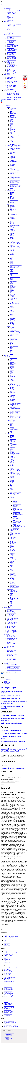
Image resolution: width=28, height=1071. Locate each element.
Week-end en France (11, 60)
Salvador (12, 176)
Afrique (8, 9)
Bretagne (15, 506)
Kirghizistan (12, 218)
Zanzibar (12, 142)
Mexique (12, 165)
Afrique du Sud (13, 108)
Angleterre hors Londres (15, 247)
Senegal (11, 136)
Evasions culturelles (11, 40)
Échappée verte (10, 73)
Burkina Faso (13, 113)
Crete (11, 259)
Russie (11, 306)
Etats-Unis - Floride (14, 182)
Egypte (11, 343)
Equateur (12, 198)
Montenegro (12, 294)
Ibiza (11, 275)
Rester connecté (10, 78)
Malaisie (12, 222)
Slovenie (12, 311)
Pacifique (9, 18)
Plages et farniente (11, 50)
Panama (11, 168)
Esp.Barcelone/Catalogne (16, 265)
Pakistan (12, 229)
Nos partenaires (8, 1038)
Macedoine (12, 287)
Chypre (11, 257)
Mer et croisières (10, 48)
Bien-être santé (10, 37)
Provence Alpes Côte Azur (19, 526)
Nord (14, 520)
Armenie (12, 249)
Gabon (11, 123)
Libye (11, 125)
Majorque (12, 290)
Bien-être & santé (11, 64)
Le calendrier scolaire (12, 79)
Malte (11, 291)
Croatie (11, 261)
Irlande (11, 278)
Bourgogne (15, 505)
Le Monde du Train (11, 46)
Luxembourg (13, 286)
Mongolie (12, 223)
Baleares (12, 251)
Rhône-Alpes (16, 528)
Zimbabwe (12, 144)
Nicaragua (12, 166)
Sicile (11, 310)
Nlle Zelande (13, 330)
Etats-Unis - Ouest (14, 184)
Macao (11, 221)
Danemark (12, 262)
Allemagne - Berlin (14, 242)
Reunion (12, 323)
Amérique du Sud (11, 13)
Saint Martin (12, 173)
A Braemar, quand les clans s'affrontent (13, 741)
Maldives (12, 319)
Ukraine (11, 315)
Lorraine (15, 517)
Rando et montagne (11, 53)
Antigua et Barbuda (14, 146)
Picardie (14, 524)
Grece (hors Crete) (14, 273)
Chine (11, 208)
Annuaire (9, 75)
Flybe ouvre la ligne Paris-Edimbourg (12, 715)
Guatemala (12, 157)
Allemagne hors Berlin (15, 243)
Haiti (11, 158)
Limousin (15, 516)
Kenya (11, 124)
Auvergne (15, 502)
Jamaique (12, 162)
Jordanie (12, 347)
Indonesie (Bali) (13, 214)
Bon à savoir (7, 74)
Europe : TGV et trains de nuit (14, 97)
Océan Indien (10, 17)
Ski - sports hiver (11, 56)
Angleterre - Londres (14, 246)
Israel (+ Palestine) (14, 346)
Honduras (12, 160)
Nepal (11, 226)
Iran (10, 344)
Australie (12, 327)
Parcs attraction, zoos (12, 49)
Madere (11, 289)
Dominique (12, 154)
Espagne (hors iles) (14, 266)
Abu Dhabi (12, 338)
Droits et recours (10, 89)
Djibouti (11, 119)
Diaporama (6, 683)
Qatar (11, 351)
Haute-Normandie (17, 513)
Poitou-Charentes (17, 525)
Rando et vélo (10, 68)
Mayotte (11, 322)
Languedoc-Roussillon (18, 514)
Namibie (12, 132)
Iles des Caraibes (13, 161)
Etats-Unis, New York (15, 186)
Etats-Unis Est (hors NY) (15, 185)
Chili (11, 196)
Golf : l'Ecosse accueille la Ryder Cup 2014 (14, 733)
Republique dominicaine (15, 170)
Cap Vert (12, 116)
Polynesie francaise (14, 334)
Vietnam (12, 238)
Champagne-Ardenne (18, 509)
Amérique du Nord (11, 12)
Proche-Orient (10, 20)
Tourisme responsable (12, 91)
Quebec (11, 189)
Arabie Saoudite (13, 339)
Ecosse (11, 263)
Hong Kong (12, 212)
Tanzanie (12, 137)
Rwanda (12, 378)
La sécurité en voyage (12, 81)
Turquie (11, 237)
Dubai (11, 342)
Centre (14, 508)
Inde (11, 213)
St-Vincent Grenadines (15, 177)
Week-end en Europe (12, 58)
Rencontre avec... (11, 54)
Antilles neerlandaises (15, 148)
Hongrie (11, 274)
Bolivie (11, 193)
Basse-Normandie (17, 504)
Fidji (11, 328)
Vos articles (7, 1039)
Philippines (12, 230)
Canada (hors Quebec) (15, 180)
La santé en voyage (11, 77)
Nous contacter (8, 1034)
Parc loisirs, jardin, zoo (12, 65)
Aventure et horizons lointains (14, 36)
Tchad (11, 139)
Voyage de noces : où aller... (13, 93)
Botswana (12, 112)
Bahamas (12, 149)
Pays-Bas (12, 299)
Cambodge (12, 206)
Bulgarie (12, 254)
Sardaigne (12, 307)
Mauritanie (12, 129)
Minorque (12, 293)
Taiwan (11, 234)
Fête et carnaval (10, 41)
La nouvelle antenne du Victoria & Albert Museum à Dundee (14, 750)
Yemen (11, 354)
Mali (11, 127)
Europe (8, 16)
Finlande (12, 270)
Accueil (5, 6)
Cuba (11, 153)
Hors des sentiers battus (12, 45)
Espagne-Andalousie (14, 267)
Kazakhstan (12, 217)
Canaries (12, 255)
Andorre (12, 245)
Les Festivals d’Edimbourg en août (11, 730)
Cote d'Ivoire (13, 117)
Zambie (11, 141)
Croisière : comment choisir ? (13, 94)
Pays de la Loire (16, 522)
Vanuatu (11, 335)
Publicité (7, 1037)
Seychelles (12, 324)
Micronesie (12, 583)
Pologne (11, 301)
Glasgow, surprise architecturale (10, 695)
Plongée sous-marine (11, 52)
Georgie (11, 210)
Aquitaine (15, 501)
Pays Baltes (12, 297)
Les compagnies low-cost (13, 95)
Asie (8, 14)
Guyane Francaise (14, 200)
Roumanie (12, 304)
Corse (11, 258)
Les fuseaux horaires (11, 85)
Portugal (12, 302)
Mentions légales (9, 1035)
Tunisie (11, 140)
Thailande (12, 235)
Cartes (5, 681)
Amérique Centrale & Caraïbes (14, 10)
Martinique (12, 164)
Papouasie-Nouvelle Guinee (16, 332)
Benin (11, 111)
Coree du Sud (13, 209)
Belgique (12, 253)
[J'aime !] (1, 101)
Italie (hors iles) (13, 281)
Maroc (11, 128)
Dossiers (6, 90)
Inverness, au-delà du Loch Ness (10, 698)
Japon (11, 216)
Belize (11, 150)
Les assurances (10, 83)
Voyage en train (10, 66)
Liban (11, 348)
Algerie (11, 109)
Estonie (11, 269)
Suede (11, 312)
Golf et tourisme (10, 44)
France (11, 271)
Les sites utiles (10, 82)
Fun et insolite (10, 42)
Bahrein (11, 340)
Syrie (11, 352)
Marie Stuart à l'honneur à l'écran (11, 723)
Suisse (11, 314)
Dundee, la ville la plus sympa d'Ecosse (12, 768)
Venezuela (12, 202)
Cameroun (12, 115)
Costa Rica (12, 152)
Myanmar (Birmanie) (14, 225)
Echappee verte (10, 38)
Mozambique (13, 131)
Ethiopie (12, 121)
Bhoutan (12, 205)
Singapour (12, 231)
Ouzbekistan (12, 227)
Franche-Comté (16, 512)
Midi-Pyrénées (16, 518)
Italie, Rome (12, 282)
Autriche (12, 250)
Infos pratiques (7, 8)
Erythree (12, 120)
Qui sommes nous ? (9, 1033)
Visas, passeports (11, 87)
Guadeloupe (12, 156)
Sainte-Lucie (13, 174)
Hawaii (11, 188)
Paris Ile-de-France (17, 521)
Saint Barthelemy (14, 172)
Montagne (9, 69)
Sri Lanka (12, 233)
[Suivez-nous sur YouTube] (1, 103)
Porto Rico (12, 169)
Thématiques (7, 34)
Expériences (6, 61)
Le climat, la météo (11, 86)
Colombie (12, 197)
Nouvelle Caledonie (14, 331)
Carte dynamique (8, 682)
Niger (11, 133)
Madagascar (12, 318)
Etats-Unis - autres (14, 181)
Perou (11, 201)
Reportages (6, 21)
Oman (11, 350)
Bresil (11, 194)
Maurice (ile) (13, 320)
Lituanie (11, 285)
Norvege (12, 295)
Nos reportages (8, 687)
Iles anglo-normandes (15, 277)
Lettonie (11, 283)
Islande (11, 279)
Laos (11, 219)
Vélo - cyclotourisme (11, 57)
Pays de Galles (13, 298)
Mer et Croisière (10, 62)
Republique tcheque (14, 303)
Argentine (12, 192)
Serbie (11, 308)
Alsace (14, 500)
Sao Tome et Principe (15, 135)
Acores (11, 241)
